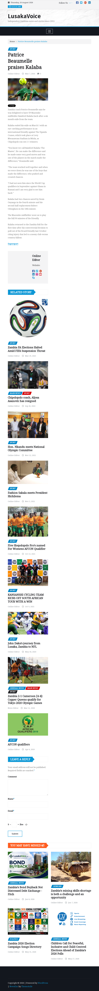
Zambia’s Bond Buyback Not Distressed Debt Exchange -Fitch (25, 891)
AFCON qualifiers (19, 744)
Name (11, 799)
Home (12, 41)
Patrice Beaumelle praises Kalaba (32, 41)
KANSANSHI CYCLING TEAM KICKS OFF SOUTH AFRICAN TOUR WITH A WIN (26, 598)
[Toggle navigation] (49, 31)
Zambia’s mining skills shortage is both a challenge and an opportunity (71, 894)
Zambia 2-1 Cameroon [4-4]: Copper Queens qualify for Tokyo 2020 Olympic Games (25, 699)
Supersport (13, 244)
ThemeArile (26, 986)
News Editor (13, 708)
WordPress (43, 983)
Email (11, 811)
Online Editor (14, 74)
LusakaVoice (24, 16)
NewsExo (14, 986)
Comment (12, 777)
